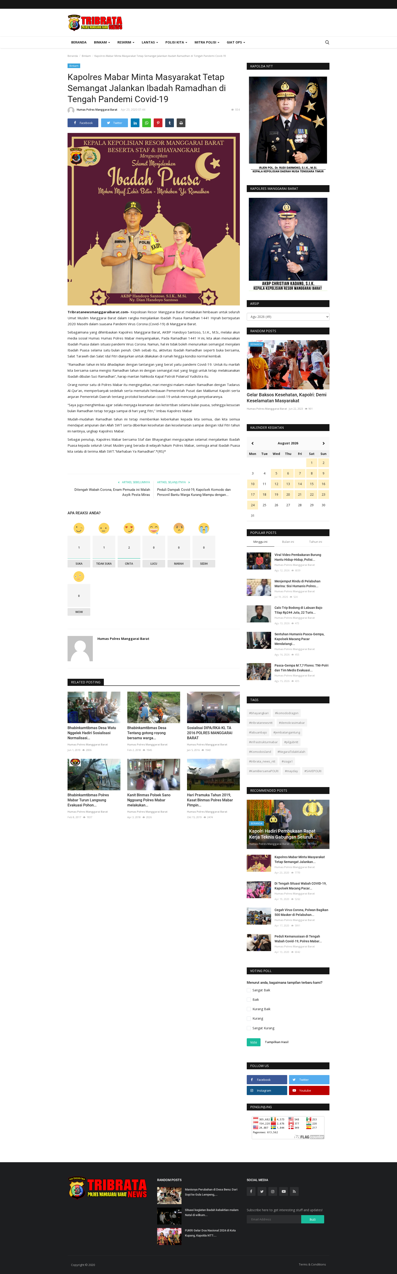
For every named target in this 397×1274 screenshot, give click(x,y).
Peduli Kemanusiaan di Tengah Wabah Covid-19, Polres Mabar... (298, 939)
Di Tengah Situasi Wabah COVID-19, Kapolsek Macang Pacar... (300, 886)
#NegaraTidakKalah (291, 752)
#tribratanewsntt (260, 723)
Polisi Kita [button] (175, 42)
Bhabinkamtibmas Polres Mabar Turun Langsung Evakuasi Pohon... (88, 800)
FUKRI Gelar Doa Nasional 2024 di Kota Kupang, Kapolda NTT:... (210, 1233)
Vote (253, 1042)
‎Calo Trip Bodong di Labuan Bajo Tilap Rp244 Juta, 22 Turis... (298, 610)
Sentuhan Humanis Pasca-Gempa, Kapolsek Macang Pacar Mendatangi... (299, 639)
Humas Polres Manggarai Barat (97, 110)
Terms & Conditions (312, 1264)
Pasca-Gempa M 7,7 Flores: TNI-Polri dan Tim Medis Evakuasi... (302, 668)
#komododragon (286, 713)
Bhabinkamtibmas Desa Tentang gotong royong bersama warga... (146, 733)
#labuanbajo (258, 732)
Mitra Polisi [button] (206, 42)
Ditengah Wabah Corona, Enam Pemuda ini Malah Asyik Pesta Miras (112, 492)
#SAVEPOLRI (312, 771)
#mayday (291, 771)
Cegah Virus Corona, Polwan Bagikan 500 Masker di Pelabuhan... (301, 912)
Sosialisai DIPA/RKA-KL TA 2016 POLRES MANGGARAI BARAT (210, 733)
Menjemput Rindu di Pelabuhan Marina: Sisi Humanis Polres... (297, 583)
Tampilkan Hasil (277, 1042)
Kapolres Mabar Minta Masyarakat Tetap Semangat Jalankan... (300, 859)
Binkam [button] (101, 42)
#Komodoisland (260, 752)
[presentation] (312, 348)
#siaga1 (287, 761)
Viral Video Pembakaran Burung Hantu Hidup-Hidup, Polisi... (298, 557)
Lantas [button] (149, 42)
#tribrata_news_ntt (262, 761)
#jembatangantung (286, 732)
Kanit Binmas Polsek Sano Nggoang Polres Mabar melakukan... (148, 800)
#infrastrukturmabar (263, 742)
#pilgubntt (291, 742)
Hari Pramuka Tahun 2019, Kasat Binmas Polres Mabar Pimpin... (210, 800)
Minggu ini (260, 542)
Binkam (86, 56)
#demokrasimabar (292, 723)
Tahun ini (315, 542)
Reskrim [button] (124, 42)
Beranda (79, 42)
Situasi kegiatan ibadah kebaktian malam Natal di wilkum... (211, 1212)
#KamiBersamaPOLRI (263, 771)
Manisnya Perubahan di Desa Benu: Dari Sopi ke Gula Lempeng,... (211, 1192)
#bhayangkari (259, 713)
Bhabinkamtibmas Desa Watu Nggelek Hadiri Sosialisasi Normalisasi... (92, 733)
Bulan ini (288, 542)
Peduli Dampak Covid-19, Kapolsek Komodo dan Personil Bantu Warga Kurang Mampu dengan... (194, 492)
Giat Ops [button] (235, 42)
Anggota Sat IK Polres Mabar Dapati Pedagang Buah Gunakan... (284, 397)
